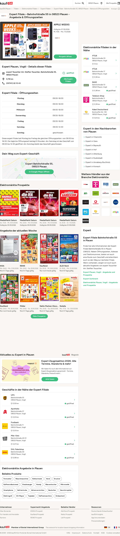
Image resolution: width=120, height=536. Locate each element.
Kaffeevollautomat (11, 484)
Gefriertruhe (22, 490)
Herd (48, 479)
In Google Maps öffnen (39, 172)
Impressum (76, 533)
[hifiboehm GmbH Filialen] (85, 221)
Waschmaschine (21, 479)
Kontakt (96, 533)
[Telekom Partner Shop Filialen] (105, 212)
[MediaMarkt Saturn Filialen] (85, 184)
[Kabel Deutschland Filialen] (95, 212)
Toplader (31, 496)
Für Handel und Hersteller (9, 514)
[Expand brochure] (26, 41)
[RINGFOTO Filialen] (105, 193)
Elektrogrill (8, 496)
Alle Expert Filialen (68, 80)
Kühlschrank (37, 479)
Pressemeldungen (98, 521)
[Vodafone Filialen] (95, 202)
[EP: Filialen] (85, 193)
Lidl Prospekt (65, 518)
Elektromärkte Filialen (30, 9)
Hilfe (68, 533)
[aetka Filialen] (105, 184)
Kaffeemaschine (45, 496)
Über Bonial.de (5, 511)
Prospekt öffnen (65, 57)
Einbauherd (60, 496)
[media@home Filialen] (85, 202)
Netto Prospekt (66, 514)
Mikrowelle (65, 484)
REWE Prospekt (36, 518)
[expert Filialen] (105, 202)
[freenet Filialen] (95, 193)
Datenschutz (87, 533)
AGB (103, 533)
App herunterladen (98, 518)
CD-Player (20, 496)
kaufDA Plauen (5, 9)
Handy (38, 484)
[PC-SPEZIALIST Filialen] (85, 212)
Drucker (57, 479)
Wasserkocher (51, 484)
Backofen (52, 490)
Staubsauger (27, 484)
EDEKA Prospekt (36, 511)
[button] (39, 41)
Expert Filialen (46, 9)
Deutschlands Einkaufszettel (101, 511)
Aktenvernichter (37, 490)
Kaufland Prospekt (37, 514)
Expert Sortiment (90, 279)
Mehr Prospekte (39, 316)
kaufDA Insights (97, 514)
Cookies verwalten (113, 533)
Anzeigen (114, 9)
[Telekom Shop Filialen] (95, 184)
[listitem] (9, 207)
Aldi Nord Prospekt (68, 511)
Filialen (16, 9)
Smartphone (8, 490)
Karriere (3, 518)
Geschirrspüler (66, 490)
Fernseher (7, 479)
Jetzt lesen (49, 379)
